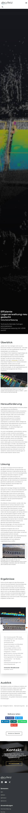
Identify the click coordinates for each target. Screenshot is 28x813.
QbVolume (3, 800)
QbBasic (3, 794)
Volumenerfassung (6, 808)
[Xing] (9, 782)
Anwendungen (7, 805)
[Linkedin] (2, 782)
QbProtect (3, 797)
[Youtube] (6, 782)
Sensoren (4, 788)
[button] (26, 3)
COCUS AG (14, 360)
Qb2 (2, 792)
